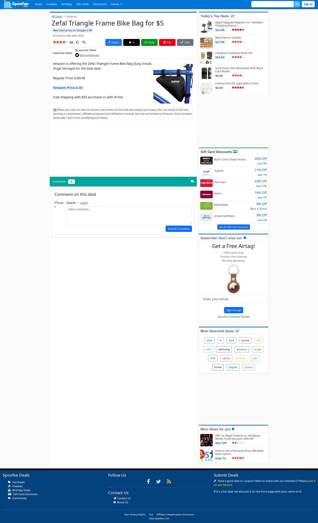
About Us (122, 502)
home (218, 367)
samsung (224, 349)
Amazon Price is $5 (68, 87)
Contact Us (124, 498)
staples (233, 367)
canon (226, 358)
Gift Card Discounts (217, 151)
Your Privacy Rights (134, 514)
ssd (255, 358)
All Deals (57, 16)
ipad (231, 340)
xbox (209, 340)
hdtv (208, 349)
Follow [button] (115, 4)
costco (248, 367)
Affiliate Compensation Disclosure (175, 514)
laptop (245, 340)
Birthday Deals (21, 490)
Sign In (308, 4)
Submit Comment (179, 229)
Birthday (66, 4)
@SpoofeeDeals (89, 55)
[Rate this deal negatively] (84, 42)
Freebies (51, 4)
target (258, 349)
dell (258, 340)
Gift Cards (82, 4)
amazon (242, 349)
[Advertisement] (123, 151)
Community (19, 498)
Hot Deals (18, 482)
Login (84, 203)
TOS (151, 514)
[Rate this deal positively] (77, 42)
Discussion (100, 4)
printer (241, 358)
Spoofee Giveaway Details (233, 316)
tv (220, 340)
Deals (38, 4)
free (212, 358)
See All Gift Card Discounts (233, 227)
